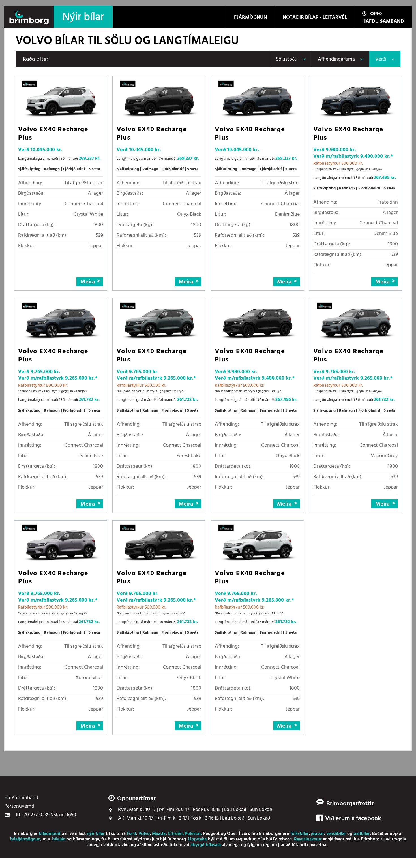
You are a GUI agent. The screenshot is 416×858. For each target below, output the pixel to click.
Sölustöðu (286, 59)
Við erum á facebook (353, 818)
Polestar (193, 833)
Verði (380, 59)
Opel (232, 833)
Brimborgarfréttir (350, 803)
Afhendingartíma (336, 59)
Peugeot (211, 833)
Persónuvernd (19, 806)
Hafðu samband (383, 21)
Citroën (175, 833)
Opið (376, 14)
